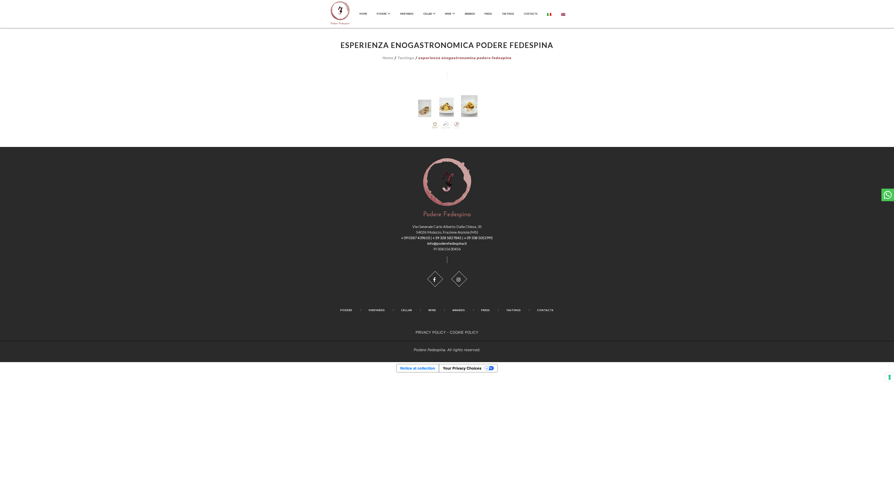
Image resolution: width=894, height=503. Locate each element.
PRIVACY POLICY (431, 332)
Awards (470, 13)
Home (363, 13)
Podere (382, 13)
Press (488, 13)
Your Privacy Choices (462, 368)
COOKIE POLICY (464, 332)
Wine (448, 13)
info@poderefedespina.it (447, 243)
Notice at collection (417, 368)
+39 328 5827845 (447, 237)
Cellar (427, 13)
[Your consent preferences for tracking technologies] (889, 377)
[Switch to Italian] (549, 14)
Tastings (508, 13)
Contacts (531, 13)
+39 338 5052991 (478, 237)
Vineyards (406, 13)
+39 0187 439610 (415, 237)
